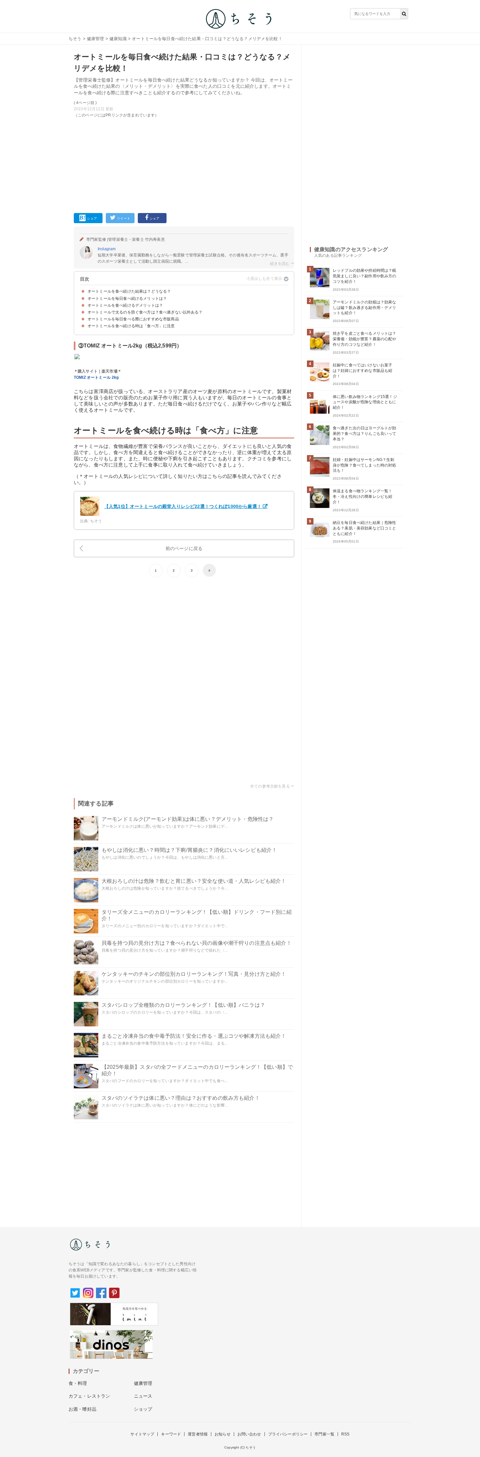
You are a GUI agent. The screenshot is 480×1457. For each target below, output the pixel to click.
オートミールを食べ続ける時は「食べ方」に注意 (131, 326)
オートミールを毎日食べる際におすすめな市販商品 (133, 319)
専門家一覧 (324, 1434)
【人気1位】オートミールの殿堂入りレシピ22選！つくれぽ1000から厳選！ (183, 506)
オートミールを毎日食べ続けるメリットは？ (127, 298)
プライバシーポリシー (288, 1434)
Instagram (107, 249)
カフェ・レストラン (89, 1396)
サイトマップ (142, 1434)
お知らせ (223, 1434)
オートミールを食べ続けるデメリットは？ (125, 305)
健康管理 (95, 38)
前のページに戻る (184, 548)
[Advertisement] (184, 164)
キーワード (171, 1434)
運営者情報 (198, 1434)
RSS (345, 1434)
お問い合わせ (249, 1434)
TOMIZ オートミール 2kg (96, 377)
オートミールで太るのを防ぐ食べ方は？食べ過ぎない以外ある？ (145, 312)
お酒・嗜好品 (82, 1409)
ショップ (143, 1409)
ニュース (143, 1396)
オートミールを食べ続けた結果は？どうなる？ (129, 291)
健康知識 (118, 38)
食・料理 (78, 1383)
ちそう (75, 38)
